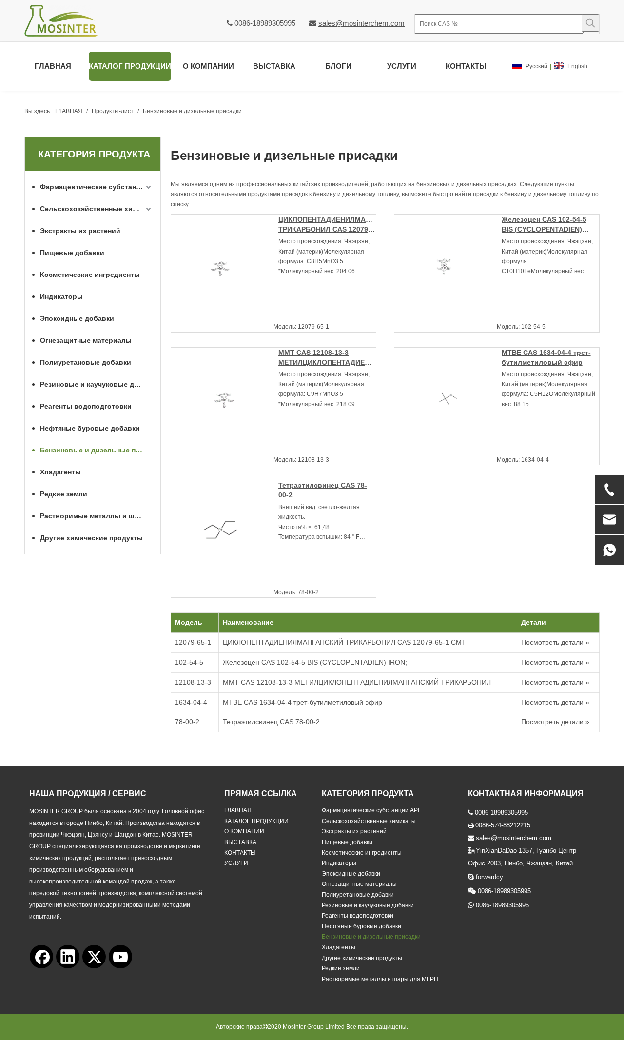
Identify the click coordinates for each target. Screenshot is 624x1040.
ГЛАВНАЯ (238, 810)
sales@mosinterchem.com (361, 23)
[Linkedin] (67, 956)
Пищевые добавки (72, 252)
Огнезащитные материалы (86, 340)
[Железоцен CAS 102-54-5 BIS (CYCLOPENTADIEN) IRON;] (448, 269)
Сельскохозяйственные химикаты (96, 209)
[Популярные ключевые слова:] (590, 23)
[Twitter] (94, 956)
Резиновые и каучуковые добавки (96, 384)
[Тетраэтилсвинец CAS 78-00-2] (224, 533)
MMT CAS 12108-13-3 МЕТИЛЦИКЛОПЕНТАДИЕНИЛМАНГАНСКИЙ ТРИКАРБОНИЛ (327, 358)
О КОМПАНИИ (244, 831)
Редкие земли (63, 494)
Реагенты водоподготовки (86, 406)
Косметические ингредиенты (90, 274)
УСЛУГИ (236, 863)
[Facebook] (41, 956)
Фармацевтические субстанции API (96, 187)
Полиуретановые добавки (85, 362)
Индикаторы (61, 296)
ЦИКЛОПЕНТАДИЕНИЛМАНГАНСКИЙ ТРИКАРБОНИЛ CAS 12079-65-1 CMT (327, 225)
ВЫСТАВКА (240, 842)
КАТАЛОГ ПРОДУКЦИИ (256, 821)
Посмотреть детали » (555, 642)
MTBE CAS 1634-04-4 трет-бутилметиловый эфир (546, 357)
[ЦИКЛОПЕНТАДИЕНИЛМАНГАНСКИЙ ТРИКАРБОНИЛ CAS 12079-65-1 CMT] (224, 268)
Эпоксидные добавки (77, 318)
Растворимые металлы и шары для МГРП (96, 516)
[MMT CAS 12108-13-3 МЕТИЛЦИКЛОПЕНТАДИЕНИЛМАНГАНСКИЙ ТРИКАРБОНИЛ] (224, 401)
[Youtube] (120, 956)
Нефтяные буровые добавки (90, 428)
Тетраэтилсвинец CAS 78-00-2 (322, 490)
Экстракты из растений (80, 231)
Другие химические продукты (91, 538)
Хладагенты (60, 472)
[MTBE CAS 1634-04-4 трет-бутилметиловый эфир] (448, 400)
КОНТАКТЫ (240, 852)
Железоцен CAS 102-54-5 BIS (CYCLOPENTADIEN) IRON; (544, 225)
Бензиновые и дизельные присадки (96, 450)
